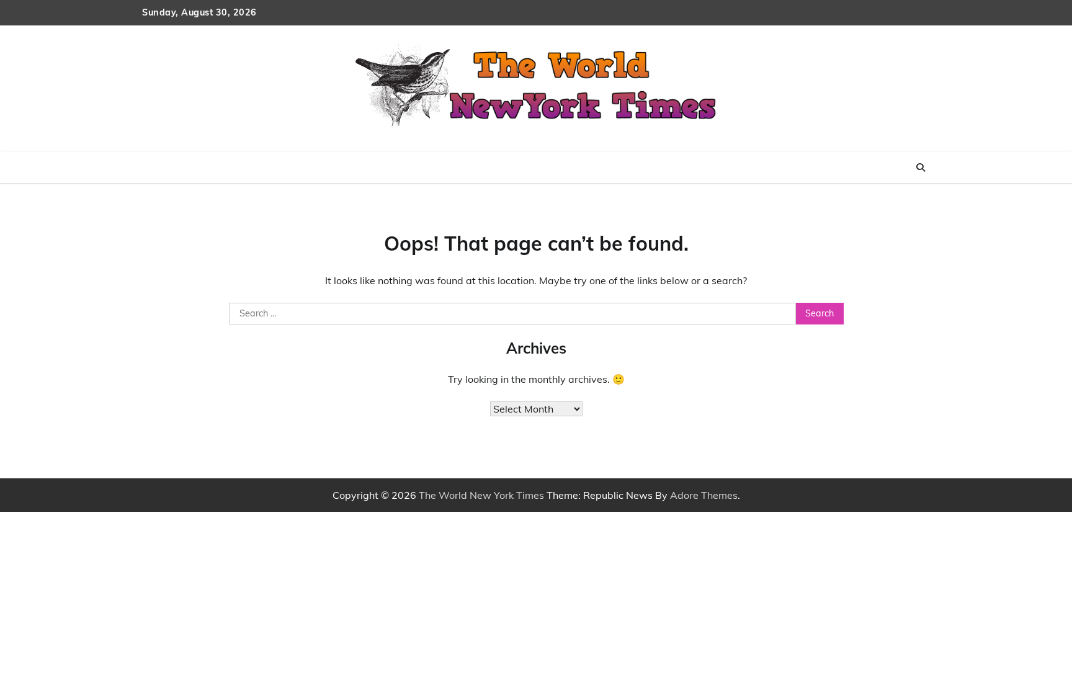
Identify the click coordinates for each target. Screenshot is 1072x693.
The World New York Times (481, 495)
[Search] (920, 167)
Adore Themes (704, 495)
